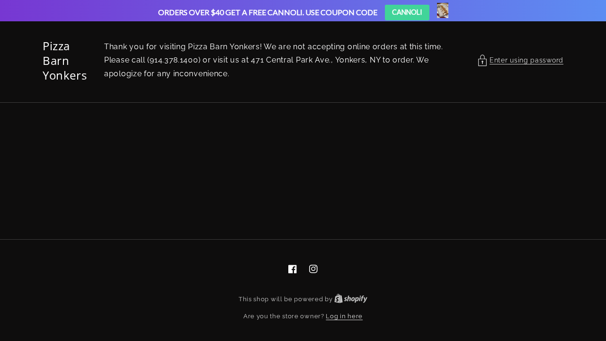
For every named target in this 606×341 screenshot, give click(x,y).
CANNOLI (407, 12)
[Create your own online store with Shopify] (350, 299)
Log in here (344, 316)
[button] (520, 60)
